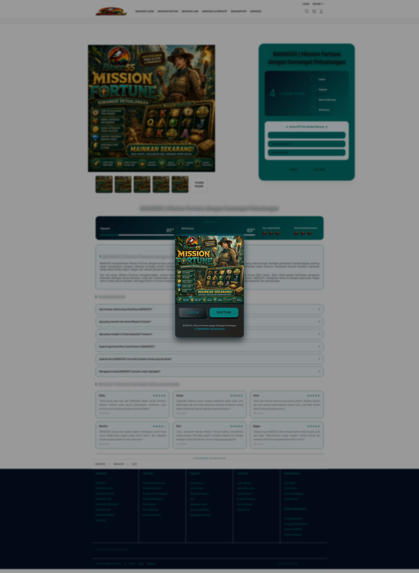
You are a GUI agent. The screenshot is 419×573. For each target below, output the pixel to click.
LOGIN (193, 312)
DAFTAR (224, 312)
